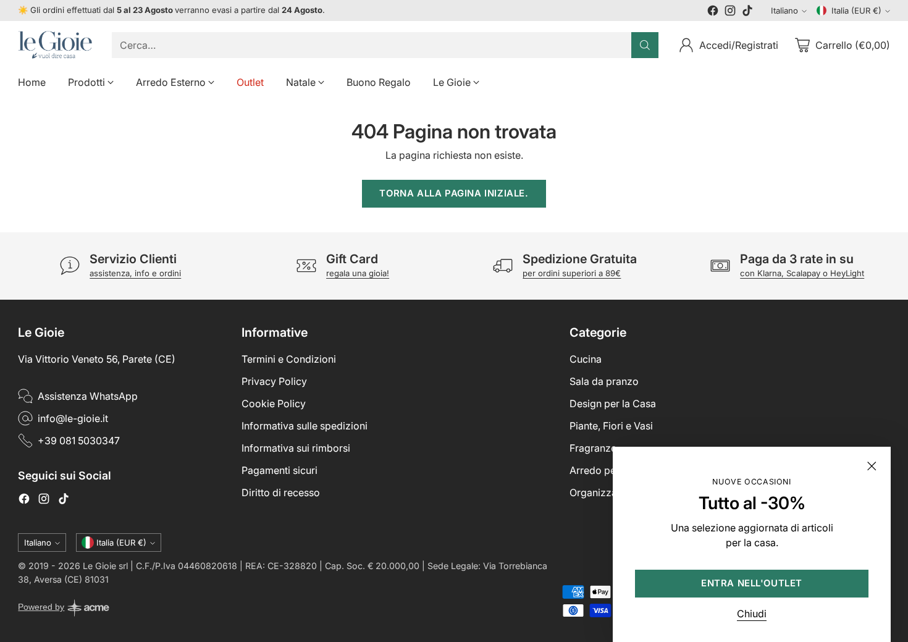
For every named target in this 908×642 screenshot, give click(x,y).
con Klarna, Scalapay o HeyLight (802, 273)
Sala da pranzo (604, 381)
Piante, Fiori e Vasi (611, 426)
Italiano (784, 10)
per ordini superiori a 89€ (572, 273)
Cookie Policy (274, 403)
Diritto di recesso (281, 492)
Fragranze (593, 448)
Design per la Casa (613, 403)
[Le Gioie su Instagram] (730, 12)
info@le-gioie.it (73, 418)
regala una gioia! (357, 273)
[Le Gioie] (55, 45)
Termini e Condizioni (289, 359)
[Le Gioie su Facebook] (713, 12)
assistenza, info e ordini (135, 273)
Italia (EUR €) (856, 10)
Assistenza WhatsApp (88, 396)
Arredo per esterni (611, 470)
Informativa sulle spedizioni (305, 426)
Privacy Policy (274, 381)
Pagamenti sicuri (279, 470)
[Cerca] (644, 45)
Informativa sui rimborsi (296, 448)
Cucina (586, 359)
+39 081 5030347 (79, 440)
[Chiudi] (871, 466)
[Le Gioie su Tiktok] (747, 12)
